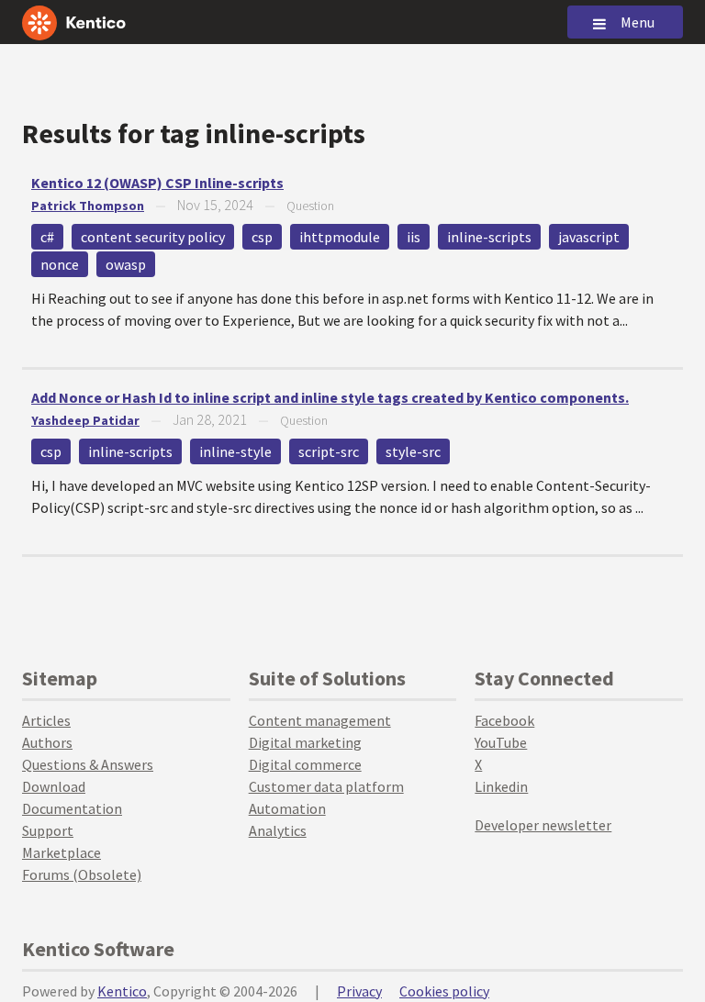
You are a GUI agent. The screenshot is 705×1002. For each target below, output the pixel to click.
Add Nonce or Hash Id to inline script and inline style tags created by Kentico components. (330, 397)
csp (262, 237)
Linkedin (501, 786)
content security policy (153, 237)
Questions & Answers (87, 764)
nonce (59, 264)
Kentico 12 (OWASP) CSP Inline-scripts (157, 182)
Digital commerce (305, 764)
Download (53, 786)
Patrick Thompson (87, 205)
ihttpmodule (339, 237)
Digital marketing (305, 742)
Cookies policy (444, 991)
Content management (320, 720)
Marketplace (61, 852)
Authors (47, 742)
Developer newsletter (543, 825)
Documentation (72, 808)
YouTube (501, 742)
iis (413, 237)
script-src (328, 451)
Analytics (278, 830)
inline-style (235, 451)
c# (47, 237)
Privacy (359, 991)
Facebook (504, 720)
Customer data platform (326, 786)
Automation (287, 808)
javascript (589, 237)
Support (47, 830)
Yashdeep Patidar (85, 420)
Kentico (122, 991)
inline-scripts (489, 237)
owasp (126, 264)
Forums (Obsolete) (81, 874)
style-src (413, 451)
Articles (46, 720)
